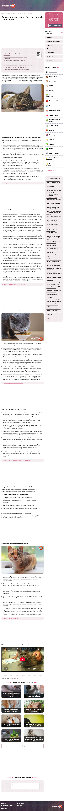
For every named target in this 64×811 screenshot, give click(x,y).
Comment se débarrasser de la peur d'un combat (54, 186)
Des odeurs (50, 56)
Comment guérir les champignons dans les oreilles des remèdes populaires (54, 247)
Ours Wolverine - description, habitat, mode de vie (54, 310)
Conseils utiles (11, 13)
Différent (49, 60)
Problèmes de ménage (53, 41)
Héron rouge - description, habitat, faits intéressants (53, 221)
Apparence (50, 45)
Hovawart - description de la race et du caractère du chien (54, 300)
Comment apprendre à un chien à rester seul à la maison (54, 189)
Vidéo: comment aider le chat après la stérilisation (16, 69)
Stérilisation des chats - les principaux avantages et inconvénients (53, 194)
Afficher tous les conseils (52, 171)
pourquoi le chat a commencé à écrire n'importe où (16, 183)
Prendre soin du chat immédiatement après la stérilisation (15, 58)
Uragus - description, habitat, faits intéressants (54, 287)
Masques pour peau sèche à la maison (54, 317)
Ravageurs (50, 48)
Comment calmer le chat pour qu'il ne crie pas (54, 252)
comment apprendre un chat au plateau (13, 383)
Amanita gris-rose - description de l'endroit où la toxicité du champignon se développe (54, 260)
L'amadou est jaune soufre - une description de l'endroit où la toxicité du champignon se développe (54, 267)
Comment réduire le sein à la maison (53, 255)
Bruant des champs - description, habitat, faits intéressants (53, 296)
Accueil (3, 13)
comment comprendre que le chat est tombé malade (17, 460)
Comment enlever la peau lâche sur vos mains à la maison (53, 305)
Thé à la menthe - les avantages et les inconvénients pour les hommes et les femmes (52, 231)
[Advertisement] (22, 33)
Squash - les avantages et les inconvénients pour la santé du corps (54, 212)
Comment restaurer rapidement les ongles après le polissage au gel (54, 273)
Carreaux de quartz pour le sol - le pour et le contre (54, 291)
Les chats (29, 13)
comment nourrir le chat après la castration (14, 284)
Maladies (49, 37)
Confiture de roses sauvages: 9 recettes (54, 204)
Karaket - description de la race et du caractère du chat (53, 182)
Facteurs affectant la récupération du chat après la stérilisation (17, 54)
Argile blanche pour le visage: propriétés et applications (54, 217)
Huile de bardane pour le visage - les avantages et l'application (53, 226)
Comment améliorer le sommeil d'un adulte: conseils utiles (54, 199)
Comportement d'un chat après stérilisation (15, 67)
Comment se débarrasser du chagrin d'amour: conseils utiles (53, 238)
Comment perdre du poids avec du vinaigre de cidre (54, 242)
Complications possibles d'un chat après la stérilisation (18, 65)
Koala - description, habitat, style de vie (53, 314)
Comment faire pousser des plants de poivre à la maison (53, 208)
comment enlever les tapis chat (11, 618)
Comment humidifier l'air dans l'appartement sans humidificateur (54, 279)
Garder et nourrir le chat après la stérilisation (15, 60)
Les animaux (21, 13)
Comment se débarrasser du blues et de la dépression (53, 283)
